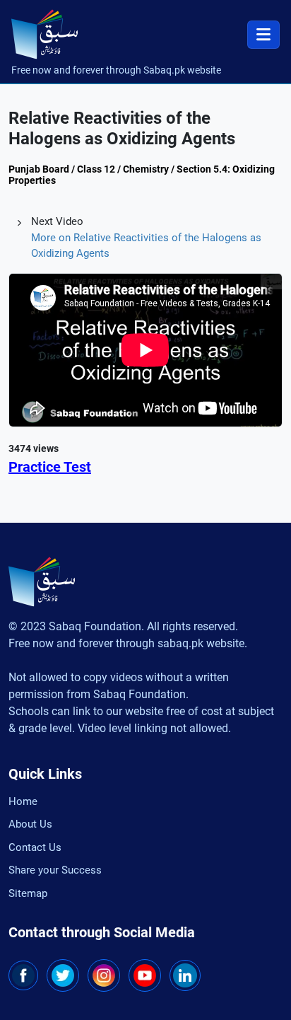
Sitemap (27, 893)
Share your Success (55, 870)
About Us (30, 824)
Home (22, 801)
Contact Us (34, 847)
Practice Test (49, 466)
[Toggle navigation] (263, 35)
